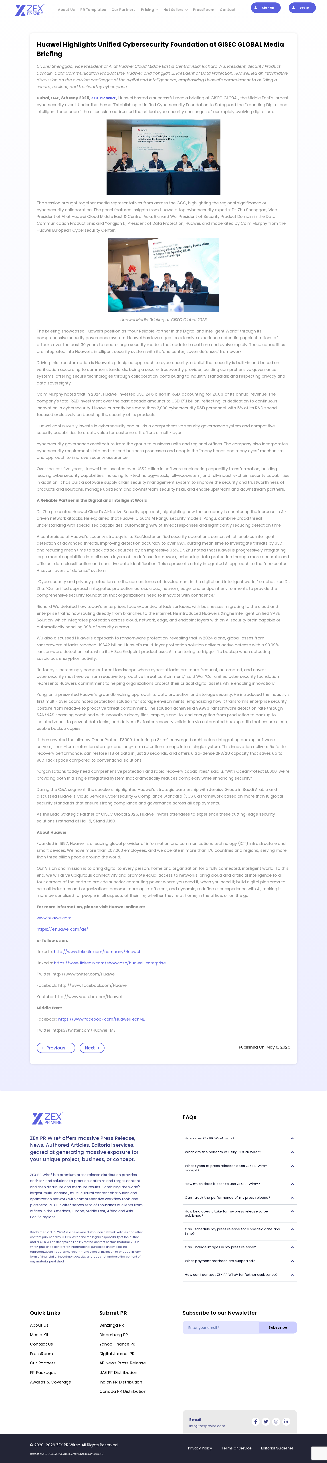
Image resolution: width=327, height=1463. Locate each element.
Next (90, 1048)
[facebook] (256, 1422)
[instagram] (276, 1422)
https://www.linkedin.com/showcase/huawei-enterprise (110, 963)
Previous (55, 1048)
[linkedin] (286, 1422)
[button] (240, 1138)
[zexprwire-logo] (30, 4)
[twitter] (266, 1422)
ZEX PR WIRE (103, 98)
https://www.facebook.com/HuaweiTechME (101, 1019)
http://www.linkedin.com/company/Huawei (97, 951)
